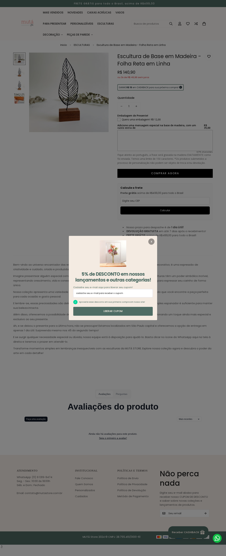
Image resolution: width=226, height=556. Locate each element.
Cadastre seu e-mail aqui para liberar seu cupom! (103, 287)
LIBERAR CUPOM (113, 311)
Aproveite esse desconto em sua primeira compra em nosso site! (112, 302)
